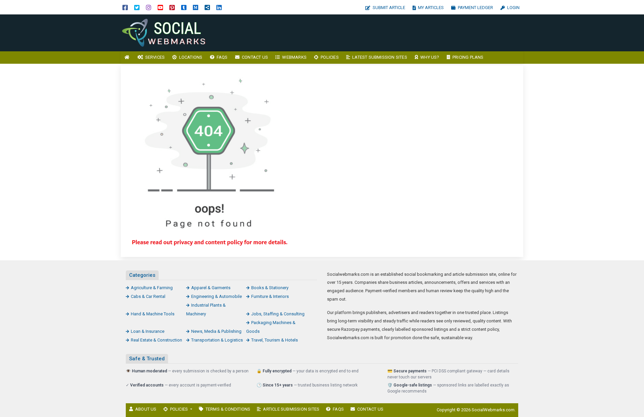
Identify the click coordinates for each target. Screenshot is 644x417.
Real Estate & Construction (156, 340)
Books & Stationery (269, 287)
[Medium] (195, 7)
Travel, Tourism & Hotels (274, 340)
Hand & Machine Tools (152, 313)
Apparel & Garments (210, 287)
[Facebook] (125, 7)
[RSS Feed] (207, 7)
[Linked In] (219, 7)
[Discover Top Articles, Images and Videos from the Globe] (166, 32)
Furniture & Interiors (270, 296)
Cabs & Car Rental (148, 296)
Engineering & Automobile (216, 296)
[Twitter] (137, 7)
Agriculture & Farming (152, 287)
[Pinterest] (172, 7)
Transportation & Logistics (217, 340)
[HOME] (127, 57)
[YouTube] (160, 7)
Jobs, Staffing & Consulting (278, 313)
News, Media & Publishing (216, 331)
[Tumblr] (183, 7)
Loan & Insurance (147, 331)
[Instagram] (148, 7)
